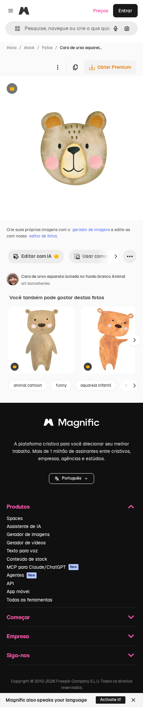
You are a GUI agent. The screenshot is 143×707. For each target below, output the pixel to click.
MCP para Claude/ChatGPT (42, 567)
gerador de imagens (91, 229)
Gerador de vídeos (26, 543)
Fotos (47, 47)
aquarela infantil (95, 385)
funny (61, 385)
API (10, 583)
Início (12, 47)
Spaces (15, 518)
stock (29, 47)
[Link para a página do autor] (13, 280)
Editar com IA (32, 258)
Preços (100, 11)
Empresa (18, 636)
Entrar (125, 11)
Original (42, 89)
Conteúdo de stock (27, 559)
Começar (18, 617)
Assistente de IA (24, 526)
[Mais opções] (57, 67)
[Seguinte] (116, 256)
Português (71, 478)
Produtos (18, 506)
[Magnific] (71, 424)
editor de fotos (43, 236)
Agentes (21, 575)
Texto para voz (22, 551)
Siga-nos (18, 655)
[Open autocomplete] (15, 28)
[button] (71, 478)
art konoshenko (35, 283)
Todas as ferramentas (29, 600)
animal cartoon (28, 385)
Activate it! (110, 699)
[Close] (133, 700)
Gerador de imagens (28, 534)
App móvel (18, 591)
